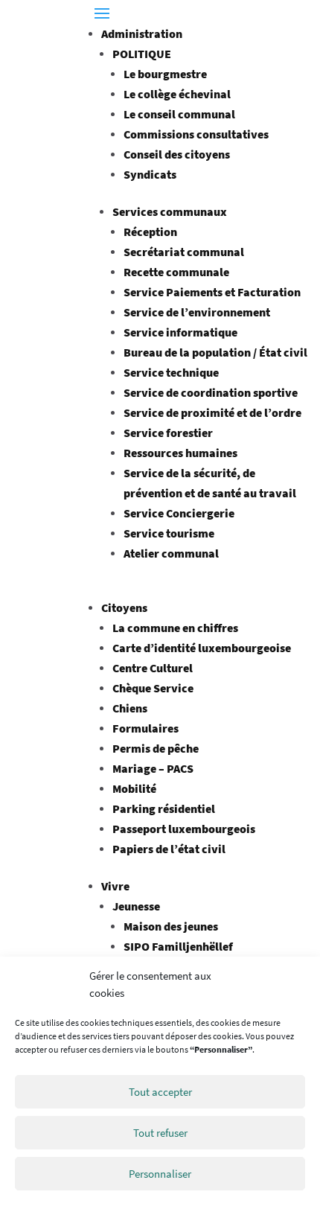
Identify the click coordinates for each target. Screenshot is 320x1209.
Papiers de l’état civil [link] (168, 848)
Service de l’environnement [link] (197, 311)
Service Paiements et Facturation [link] (212, 291)
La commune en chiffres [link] (175, 627)
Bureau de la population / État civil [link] (215, 352)
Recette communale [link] (176, 271)
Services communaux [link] (169, 211)
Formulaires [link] (145, 728)
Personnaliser (160, 1174)
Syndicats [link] (150, 174)
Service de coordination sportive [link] (211, 392)
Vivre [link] (115, 885)
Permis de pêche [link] (155, 748)
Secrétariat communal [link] (184, 251)
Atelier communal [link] (171, 553)
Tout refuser (160, 1133)
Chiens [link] (129, 708)
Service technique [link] (171, 372)
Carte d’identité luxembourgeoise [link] (201, 647)
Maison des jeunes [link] (171, 926)
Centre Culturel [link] (152, 667)
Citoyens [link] (124, 607)
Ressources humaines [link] (180, 452)
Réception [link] (150, 231)
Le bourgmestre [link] (165, 73)
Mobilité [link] (134, 788)
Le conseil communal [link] (179, 113)
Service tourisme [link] (169, 533)
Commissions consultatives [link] (196, 134)
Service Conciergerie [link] (179, 512)
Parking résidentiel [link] (163, 808)
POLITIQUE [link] (141, 53)
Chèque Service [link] (152, 687)
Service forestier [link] (168, 432)
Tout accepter (160, 1092)
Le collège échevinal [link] (177, 93)
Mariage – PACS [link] (152, 768)
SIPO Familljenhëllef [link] (178, 946)
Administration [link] (141, 33)
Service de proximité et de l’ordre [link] (212, 412)
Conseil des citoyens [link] (177, 154)
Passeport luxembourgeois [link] (183, 828)
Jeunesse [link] (136, 906)
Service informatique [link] (180, 332)
